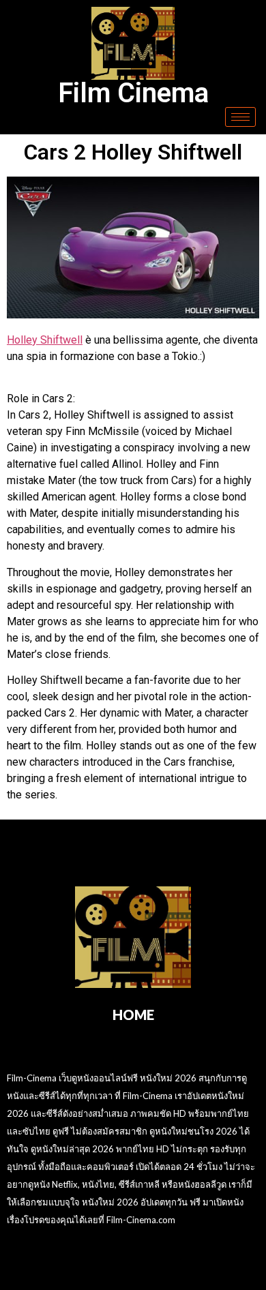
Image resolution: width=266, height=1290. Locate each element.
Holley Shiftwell (45, 339)
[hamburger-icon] (240, 117)
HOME (133, 1014)
